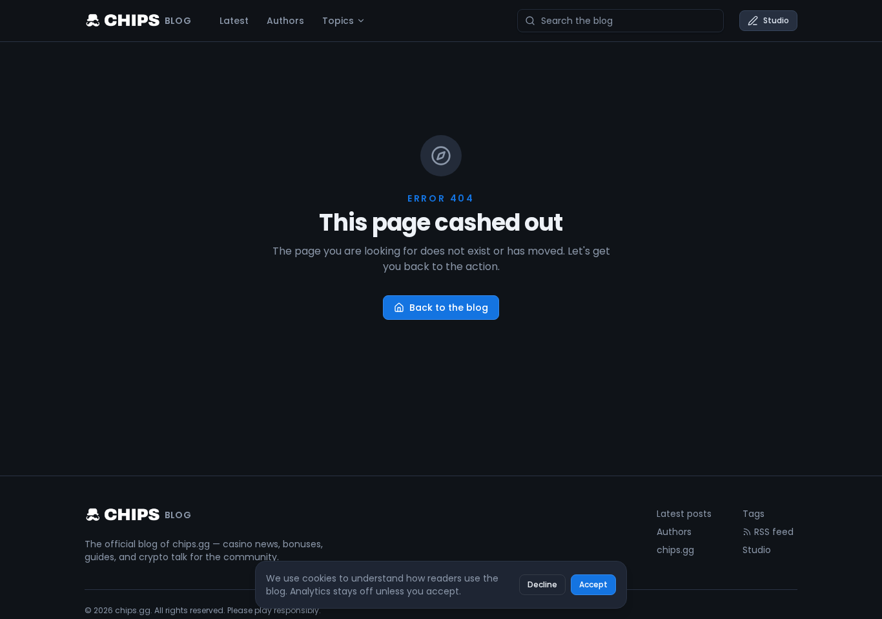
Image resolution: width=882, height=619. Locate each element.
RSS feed (774, 531)
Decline (542, 584)
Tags (753, 513)
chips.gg (675, 549)
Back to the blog (448, 307)
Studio (776, 20)
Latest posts (684, 513)
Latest (234, 20)
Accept (593, 584)
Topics (338, 20)
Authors (285, 20)
